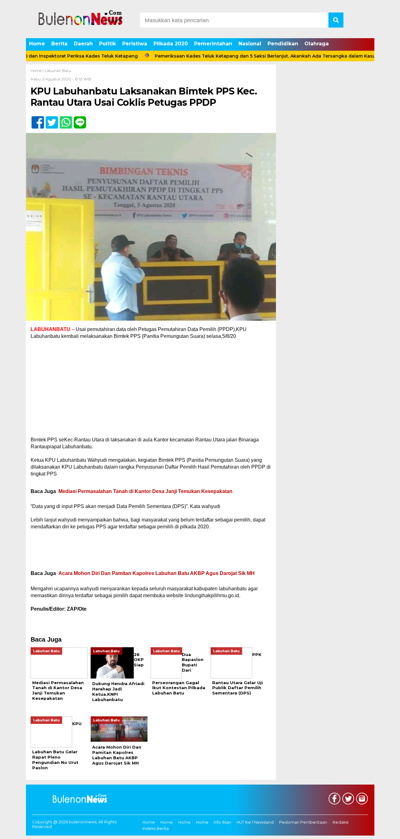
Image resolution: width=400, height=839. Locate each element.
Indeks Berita (155, 828)
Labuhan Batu (58, 70)
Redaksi (340, 822)
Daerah (83, 44)
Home (37, 44)
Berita (59, 44)
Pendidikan (283, 44)
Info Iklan (222, 822)
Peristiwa (134, 44)
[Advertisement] (151, 390)
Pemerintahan (213, 44)
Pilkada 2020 (170, 44)
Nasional (249, 44)
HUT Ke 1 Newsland (255, 822)
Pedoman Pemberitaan (303, 822)
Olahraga (316, 44)
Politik (107, 44)
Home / (38, 70)
